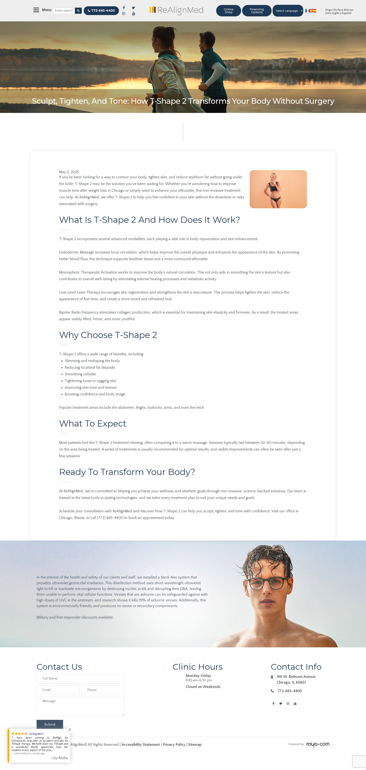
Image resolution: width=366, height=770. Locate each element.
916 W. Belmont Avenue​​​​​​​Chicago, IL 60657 (296, 680)
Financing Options (257, 10)
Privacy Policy (174, 745)
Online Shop (229, 10)
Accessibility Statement (141, 745)
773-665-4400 (103, 10)
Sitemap (194, 745)
